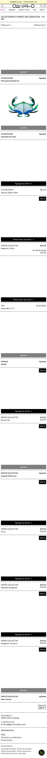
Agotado (23, 355)
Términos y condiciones (11, 737)
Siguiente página (42, 706)
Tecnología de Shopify (8, 749)
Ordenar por (39, 25)
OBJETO (10, 746)
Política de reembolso (24, 749)
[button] (41, 5)
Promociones (6, 740)
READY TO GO (24, 10)
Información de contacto (9, 753)
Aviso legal (22, 753)
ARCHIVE (12, 10)
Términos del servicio (24, 751)
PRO (34, 10)
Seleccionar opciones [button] (22, 239)
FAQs (3, 734)
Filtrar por (5, 25)
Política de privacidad (8, 751)
